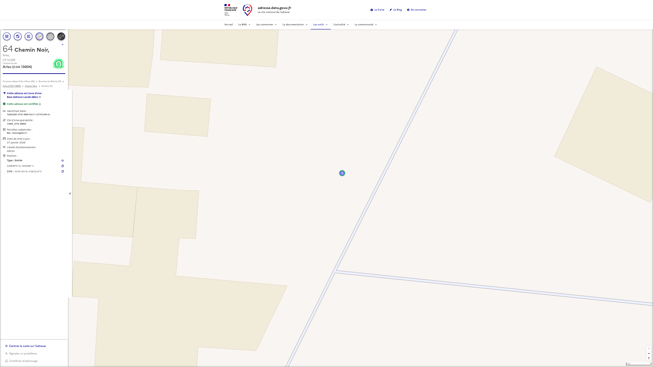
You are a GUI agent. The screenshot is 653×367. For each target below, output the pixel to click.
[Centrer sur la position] (62, 160)
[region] (326, 193)
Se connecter (418, 10)
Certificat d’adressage (23, 361)
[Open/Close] (70, 194)
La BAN (242, 24)
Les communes (264, 24)
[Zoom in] (648, 348)
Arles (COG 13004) (12, 86)
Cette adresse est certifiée (22, 104)
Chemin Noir (31, 86)
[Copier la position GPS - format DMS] (62, 171)
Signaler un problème (23, 353)
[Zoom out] (648, 353)
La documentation (293, 24)
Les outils (318, 24)
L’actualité (339, 24)
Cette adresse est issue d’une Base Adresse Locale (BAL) (24, 95)
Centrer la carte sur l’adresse (27, 346)
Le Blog (398, 10)
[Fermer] (62, 44)
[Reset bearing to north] (648, 358)
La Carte (379, 10)
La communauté (364, 24)
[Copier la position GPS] (62, 166)
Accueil (228, 24)
